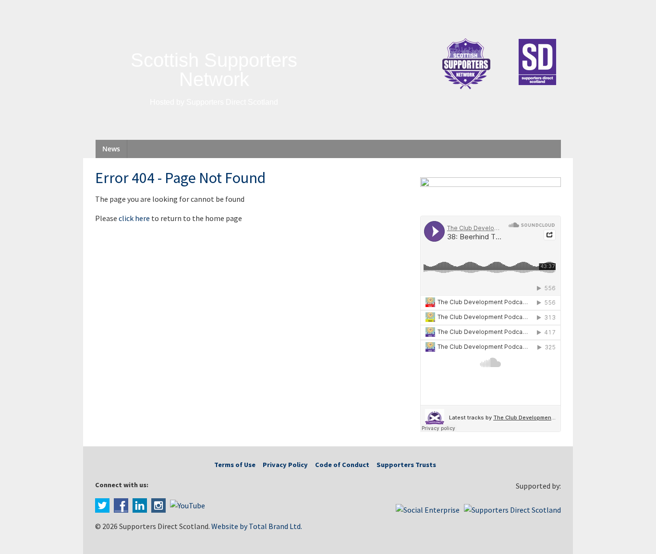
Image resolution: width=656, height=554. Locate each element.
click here (134, 218)
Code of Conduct (342, 464)
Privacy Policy (285, 464)
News (111, 148)
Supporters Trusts (406, 464)
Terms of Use (234, 464)
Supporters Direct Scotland (232, 102)
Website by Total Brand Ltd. (256, 526)
